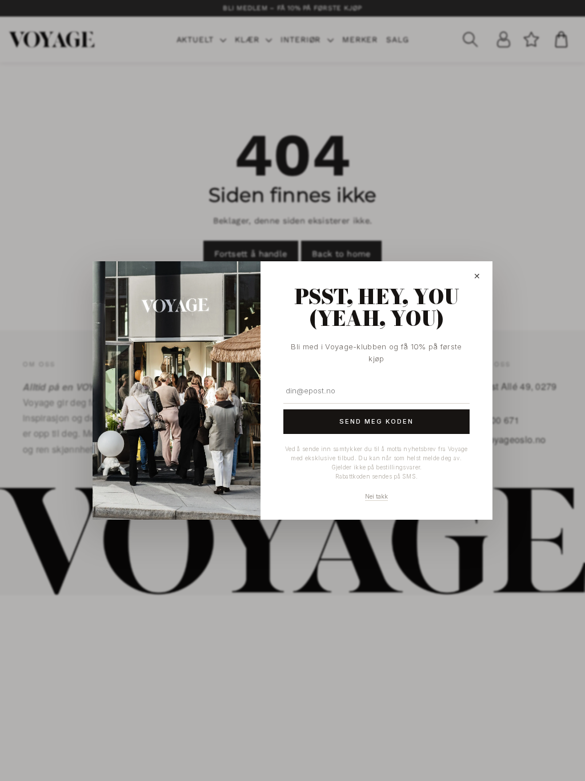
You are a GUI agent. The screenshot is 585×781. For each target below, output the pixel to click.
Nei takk (376, 496)
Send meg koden (376, 421)
